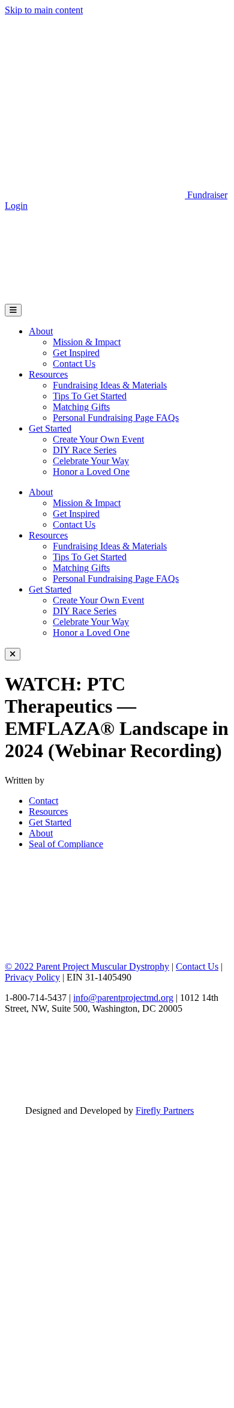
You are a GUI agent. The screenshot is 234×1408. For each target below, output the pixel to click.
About (41, 331)
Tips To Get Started (90, 396)
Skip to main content (44, 10)
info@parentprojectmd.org (123, 998)
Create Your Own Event (98, 439)
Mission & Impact (87, 342)
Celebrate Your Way (91, 461)
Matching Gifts (81, 407)
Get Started (50, 428)
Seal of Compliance (66, 844)
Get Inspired (76, 353)
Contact (43, 801)
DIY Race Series (84, 450)
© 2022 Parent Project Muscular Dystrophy (87, 966)
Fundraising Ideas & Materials (110, 385)
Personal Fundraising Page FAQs (116, 417)
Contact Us (74, 363)
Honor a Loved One (91, 472)
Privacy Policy (32, 977)
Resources (48, 374)
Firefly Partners (165, 1110)
